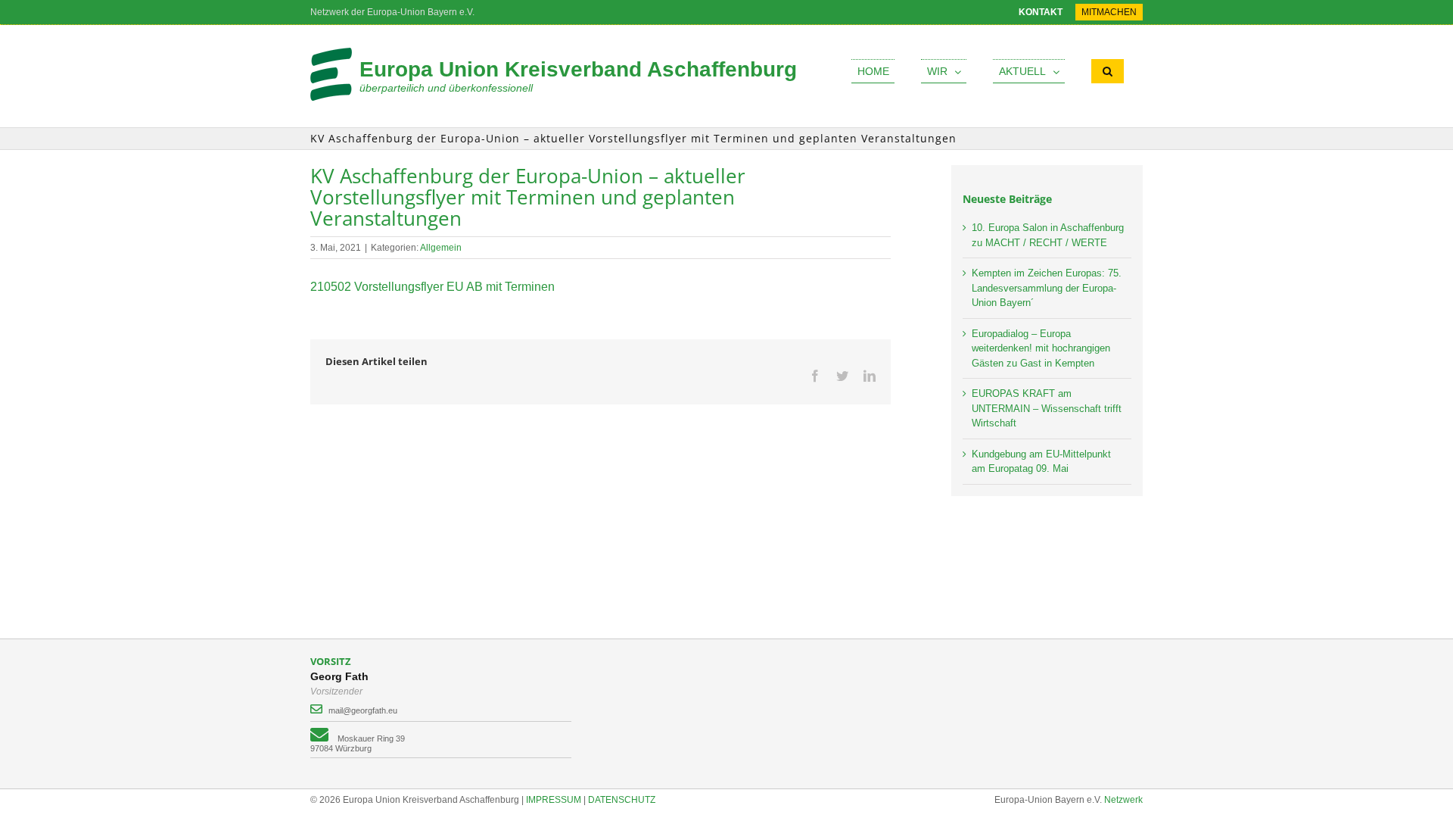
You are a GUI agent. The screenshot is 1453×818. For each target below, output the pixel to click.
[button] (1107, 71)
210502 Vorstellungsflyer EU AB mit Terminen (432, 286)
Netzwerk (1123, 800)
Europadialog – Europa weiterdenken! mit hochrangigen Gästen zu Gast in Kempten (1041, 348)
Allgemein (441, 247)
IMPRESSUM (553, 800)
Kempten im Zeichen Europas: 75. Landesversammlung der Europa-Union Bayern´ (1047, 287)
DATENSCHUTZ (621, 800)
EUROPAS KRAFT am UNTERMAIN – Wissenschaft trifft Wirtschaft (1047, 408)
